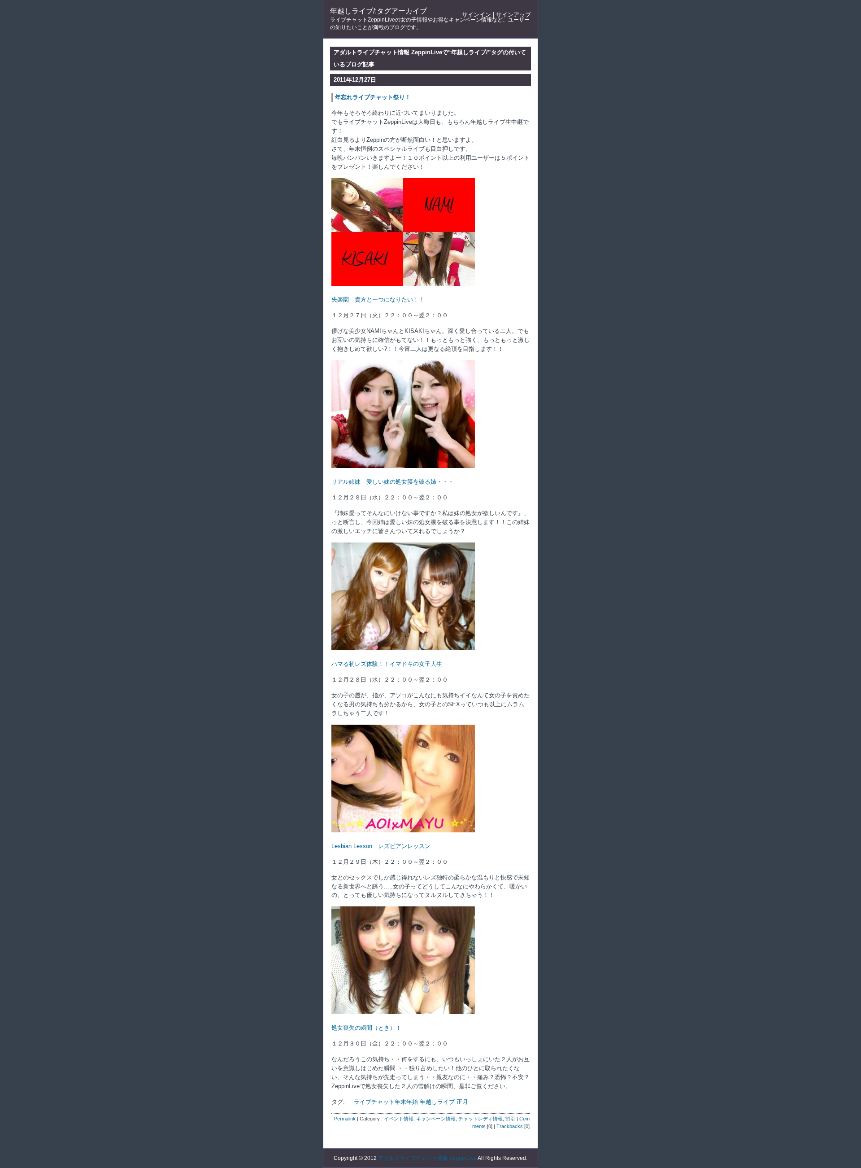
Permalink (345, 1118)
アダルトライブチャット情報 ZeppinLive (427, 1158)
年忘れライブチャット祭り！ (373, 97)
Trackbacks (509, 1126)
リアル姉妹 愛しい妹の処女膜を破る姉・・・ (392, 481)
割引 (510, 1118)
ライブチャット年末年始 (386, 1101)
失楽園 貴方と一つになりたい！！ (378, 299)
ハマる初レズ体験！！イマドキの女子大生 (386, 664)
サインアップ (513, 14)
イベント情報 (398, 1118)
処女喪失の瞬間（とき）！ (366, 1027)
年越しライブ (437, 1101)
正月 (462, 1101)
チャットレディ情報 (480, 1118)
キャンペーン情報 (436, 1118)
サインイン (476, 14)
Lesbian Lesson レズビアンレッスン (380, 846)
